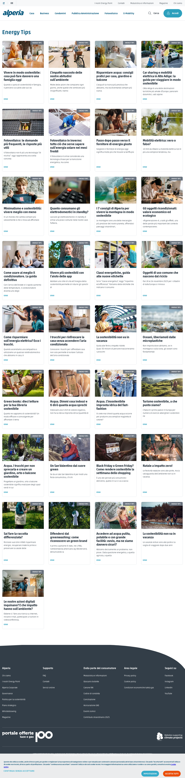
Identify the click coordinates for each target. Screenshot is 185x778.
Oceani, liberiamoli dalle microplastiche (159, 338)
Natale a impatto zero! (157, 465)
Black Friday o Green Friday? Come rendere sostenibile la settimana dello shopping (115, 469)
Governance (7, 693)
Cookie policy (130, 681)
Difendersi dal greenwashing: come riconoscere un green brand (68, 537)
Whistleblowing (9, 711)
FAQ (44, 675)
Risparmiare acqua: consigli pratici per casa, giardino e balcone (114, 76)
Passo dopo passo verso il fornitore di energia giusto (114, 142)
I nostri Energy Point (103, 3)
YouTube (168, 693)
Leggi (6, 99)
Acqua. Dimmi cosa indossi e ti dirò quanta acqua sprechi (68, 403)
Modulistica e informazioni (142, 3)
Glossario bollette (91, 681)
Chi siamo (178, 3)
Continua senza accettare (19, 771)
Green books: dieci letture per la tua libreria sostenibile (21, 405)
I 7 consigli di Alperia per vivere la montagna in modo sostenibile (115, 211)
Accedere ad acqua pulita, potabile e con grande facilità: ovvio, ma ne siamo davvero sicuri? (114, 539)
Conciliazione (89, 699)
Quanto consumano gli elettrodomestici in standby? (69, 210)
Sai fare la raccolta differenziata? (16, 535)
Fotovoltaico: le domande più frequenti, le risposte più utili (23, 144)
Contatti (121, 3)
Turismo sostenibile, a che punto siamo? (160, 403)
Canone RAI (88, 687)
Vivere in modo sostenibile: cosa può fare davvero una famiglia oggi (22, 76)
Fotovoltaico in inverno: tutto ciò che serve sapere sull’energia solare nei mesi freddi (68, 146)
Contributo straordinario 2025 (97, 717)
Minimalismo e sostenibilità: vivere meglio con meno (23, 210)
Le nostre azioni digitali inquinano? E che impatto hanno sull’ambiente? (20, 605)
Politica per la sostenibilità (13, 699)
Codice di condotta (92, 693)
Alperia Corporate (9, 687)
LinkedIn (168, 687)
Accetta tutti (171, 773)
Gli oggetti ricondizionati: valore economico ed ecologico (160, 211)
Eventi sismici (90, 711)
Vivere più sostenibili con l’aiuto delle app (67, 274)
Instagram (169, 681)
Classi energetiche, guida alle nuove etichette (113, 274)
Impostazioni (150, 773)
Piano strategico (9, 705)
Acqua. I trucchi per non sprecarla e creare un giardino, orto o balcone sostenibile (20, 471)
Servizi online (49, 687)
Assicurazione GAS (91, 705)
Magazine (163, 3)
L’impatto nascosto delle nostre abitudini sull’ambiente (66, 76)
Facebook (169, 675)
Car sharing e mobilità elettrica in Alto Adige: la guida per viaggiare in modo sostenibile (162, 78)
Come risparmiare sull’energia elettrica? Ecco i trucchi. (22, 340)
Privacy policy (130, 675)
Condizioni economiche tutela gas (139, 687)
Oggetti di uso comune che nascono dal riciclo (160, 274)
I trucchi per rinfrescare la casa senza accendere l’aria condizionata (68, 340)
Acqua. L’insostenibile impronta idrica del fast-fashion (112, 405)
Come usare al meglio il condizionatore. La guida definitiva (20, 276)
